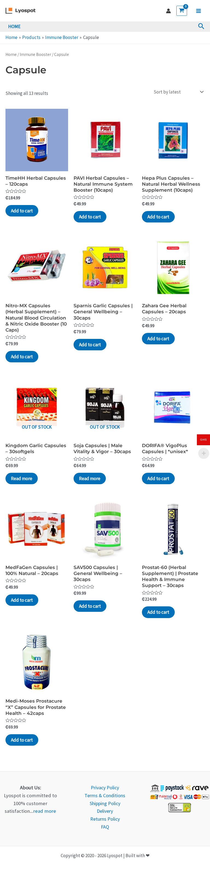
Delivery (105, 811)
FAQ (105, 827)
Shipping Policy (105, 803)
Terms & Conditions (104, 795)
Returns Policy (105, 819)
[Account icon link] (168, 10)
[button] (201, 26)
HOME (14, 26)
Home (11, 54)
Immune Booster (35, 54)
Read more (21, 478)
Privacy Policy (105, 787)
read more (44, 811)
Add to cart (22, 211)
